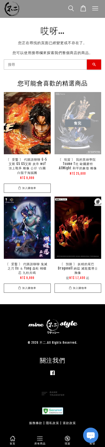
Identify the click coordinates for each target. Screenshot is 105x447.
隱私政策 (52, 423)
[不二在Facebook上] (52, 375)
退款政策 (69, 423)
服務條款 (35, 423)
